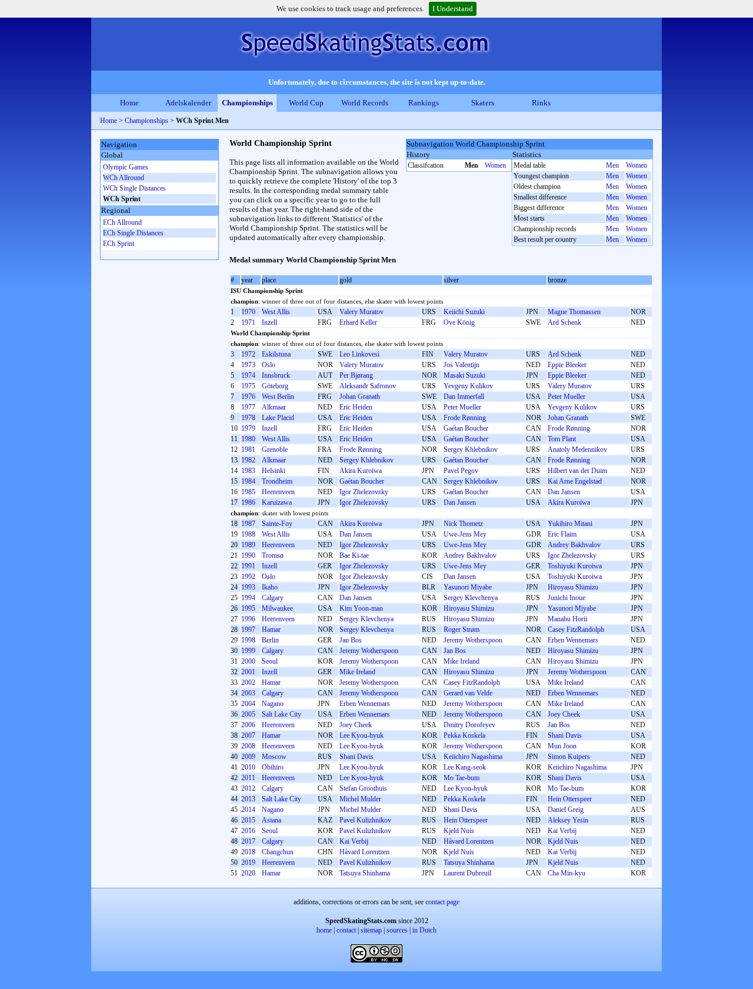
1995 (248, 608)
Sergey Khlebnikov (471, 449)
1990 (248, 555)
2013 (248, 799)
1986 (248, 502)
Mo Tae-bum (461, 778)
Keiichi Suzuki (464, 312)
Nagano (273, 704)
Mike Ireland (461, 661)
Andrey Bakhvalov (574, 545)
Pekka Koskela (464, 735)
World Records (364, 102)
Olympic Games (125, 167)
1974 (248, 375)
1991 (248, 566)
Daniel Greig (566, 809)
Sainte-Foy (277, 524)
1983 (248, 471)
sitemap (371, 930)
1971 (248, 322)
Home (129, 102)
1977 (248, 407)
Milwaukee (277, 608)
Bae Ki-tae (354, 555)
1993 (248, 587)
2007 (248, 735)
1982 (248, 460)
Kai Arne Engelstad (575, 481)
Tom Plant (562, 439)
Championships (247, 102)
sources (397, 930)
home (324, 930)
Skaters (482, 102)
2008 (248, 746)
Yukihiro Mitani (570, 524)
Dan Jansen (564, 492)
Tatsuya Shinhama (469, 862)
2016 (248, 831)
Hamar (271, 629)
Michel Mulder (360, 799)
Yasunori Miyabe (468, 587)
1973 (248, 365)
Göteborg (275, 386)
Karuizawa (277, 502)
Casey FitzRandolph (576, 629)
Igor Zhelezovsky (363, 492)
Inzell (269, 322)
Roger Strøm (461, 629)
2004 (248, 704)
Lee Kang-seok (465, 767)
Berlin (270, 640)
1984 (248, 481)
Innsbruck (276, 375)
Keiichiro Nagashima (473, 756)
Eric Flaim (562, 534)
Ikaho (270, 587)
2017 (248, 841)
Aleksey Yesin (568, 820)
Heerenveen (278, 492)
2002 (248, 682)
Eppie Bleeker (567, 365)
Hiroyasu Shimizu (573, 587)
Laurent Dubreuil (467, 873)
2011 (248, 778)
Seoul (270, 661)
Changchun (278, 852)
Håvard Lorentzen (469, 841)
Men (612, 165)
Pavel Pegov (461, 471)
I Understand (452, 8)
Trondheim (277, 481)
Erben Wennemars (573, 640)
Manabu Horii (567, 619)
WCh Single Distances (134, 188)
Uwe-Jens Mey (465, 534)
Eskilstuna (276, 354)
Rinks (541, 102)
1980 (248, 439)
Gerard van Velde (468, 693)
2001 (248, 672)
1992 (248, 576)
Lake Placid (278, 418)
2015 (248, 820)
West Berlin (278, 396)
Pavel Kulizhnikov (365, 820)
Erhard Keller (358, 322)
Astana (271, 820)
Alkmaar (274, 407)
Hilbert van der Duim (577, 471)
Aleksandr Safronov (367, 386)
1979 (248, 428)
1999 (248, 651)
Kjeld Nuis (459, 831)
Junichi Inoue (566, 598)
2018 (248, 852)
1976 (248, 396)
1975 (248, 386)
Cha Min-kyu (566, 873)
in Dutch (424, 930)
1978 (248, 418)
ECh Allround (122, 222)
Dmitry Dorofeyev (469, 725)
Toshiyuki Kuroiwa (575, 566)
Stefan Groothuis (363, 788)
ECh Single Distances (133, 233)
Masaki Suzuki (464, 375)
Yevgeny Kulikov (468, 386)
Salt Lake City (281, 714)
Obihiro (273, 767)
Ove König (459, 322)
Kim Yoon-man (361, 608)
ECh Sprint (118, 243)
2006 (248, 725)
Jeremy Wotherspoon (473, 640)
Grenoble (275, 449)
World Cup (306, 102)
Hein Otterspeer (570, 799)
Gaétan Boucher (466, 428)
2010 (248, 767)
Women (495, 165)
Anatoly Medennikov (577, 449)
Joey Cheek (564, 714)
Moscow (274, 756)
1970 (248, 312)
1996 (248, 619)
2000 (248, 661)
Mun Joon (562, 746)
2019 (248, 862)
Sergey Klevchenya (471, 598)
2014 (248, 809)
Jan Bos (350, 640)
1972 (248, 354)
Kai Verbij (562, 831)
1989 (248, 545)
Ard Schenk (564, 322)
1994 (248, 598)
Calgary (273, 598)
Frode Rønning (465, 418)
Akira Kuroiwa (360, 471)
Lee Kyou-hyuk (361, 735)
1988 (248, 534)
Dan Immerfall (464, 396)
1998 (248, 640)
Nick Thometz (463, 524)
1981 (248, 449)
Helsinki (273, 471)
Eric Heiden (355, 407)
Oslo (268, 365)
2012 (248, 788)
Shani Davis (565, 735)
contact (346, 930)
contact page (442, 902)
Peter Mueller (566, 396)
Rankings (423, 102)
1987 (248, 524)
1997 (248, 629)
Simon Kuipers (569, 756)
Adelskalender (188, 102)
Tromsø (273, 555)
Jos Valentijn (461, 365)
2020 (248, 873)
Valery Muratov (361, 312)
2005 (248, 714)
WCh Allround (123, 178)
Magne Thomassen (574, 312)
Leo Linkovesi (359, 354)
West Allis (276, 312)
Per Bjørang (356, 375)
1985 (248, 492)
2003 (248, 693)
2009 (248, 756)
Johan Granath (359, 396)
